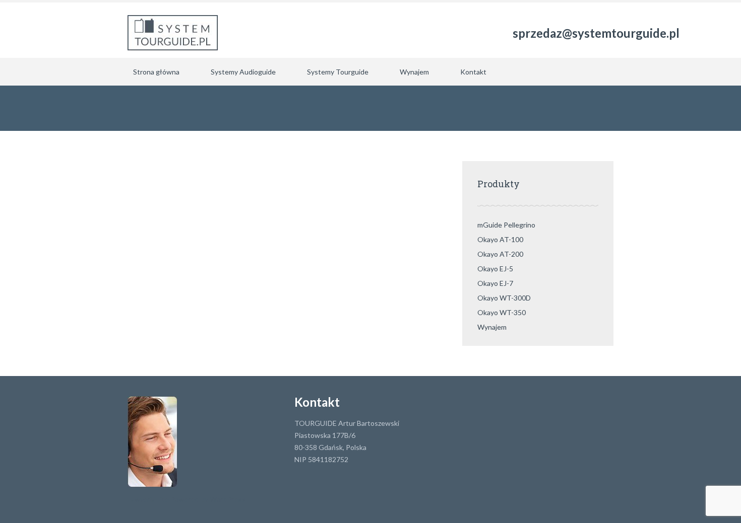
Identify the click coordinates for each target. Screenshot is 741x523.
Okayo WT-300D (504, 297)
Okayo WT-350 (501, 312)
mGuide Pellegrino (506, 224)
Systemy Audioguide (243, 71)
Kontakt (473, 71)
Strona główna (156, 71)
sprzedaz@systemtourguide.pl (596, 33)
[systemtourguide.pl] (173, 30)
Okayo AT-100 (500, 239)
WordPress (226, 499)
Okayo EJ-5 (495, 268)
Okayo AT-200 (500, 254)
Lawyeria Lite (149, 499)
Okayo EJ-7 (495, 283)
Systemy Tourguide (337, 71)
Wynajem (414, 71)
